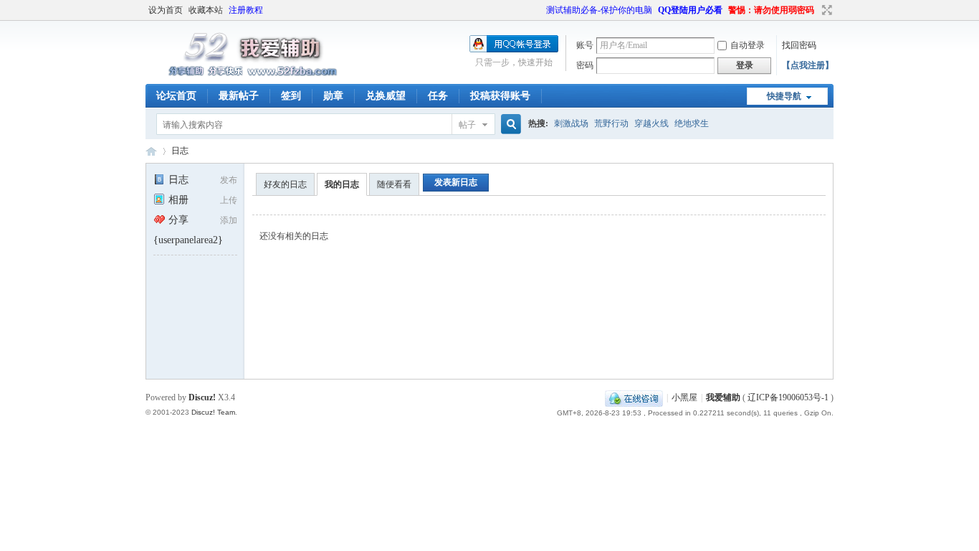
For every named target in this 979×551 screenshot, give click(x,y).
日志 (179, 151)
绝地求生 (691, 123)
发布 (228, 180)
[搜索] (508, 124)
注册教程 (246, 10)
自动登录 (747, 45)
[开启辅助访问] (539, 10)
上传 (228, 200)
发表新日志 (455, 182)
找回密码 (799, 45)
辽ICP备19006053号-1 (788, 397)
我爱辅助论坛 (151, 151)
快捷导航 (784, 96)
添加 (228, 220)
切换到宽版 (825, 10)
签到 (291, 95)
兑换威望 (386, 95)
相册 (178, 199)
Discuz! (202, 397)
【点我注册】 (808, 65)
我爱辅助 (723, 397)
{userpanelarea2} (188, 240)
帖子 (467, 125)
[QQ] (634, 397)
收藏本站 (205, 10)
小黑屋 (684, 397)
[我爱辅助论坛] (256, 75)
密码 (584, 65)
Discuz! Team (213, 412)
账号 (584, 45)
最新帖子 (239, 95)
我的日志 (342, 184)
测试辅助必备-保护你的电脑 (599, 10)
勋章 (333, 95)
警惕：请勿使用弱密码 (771, 10)
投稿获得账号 (500, 95)
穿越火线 (651, 123)
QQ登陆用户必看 (690, 10)
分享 (178, 220)
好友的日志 (285, 184)
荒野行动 (611, 123)
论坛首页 (176, 95)
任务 (438, 95)
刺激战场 (571, 123)
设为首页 (165, 10)
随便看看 (394, 184)
